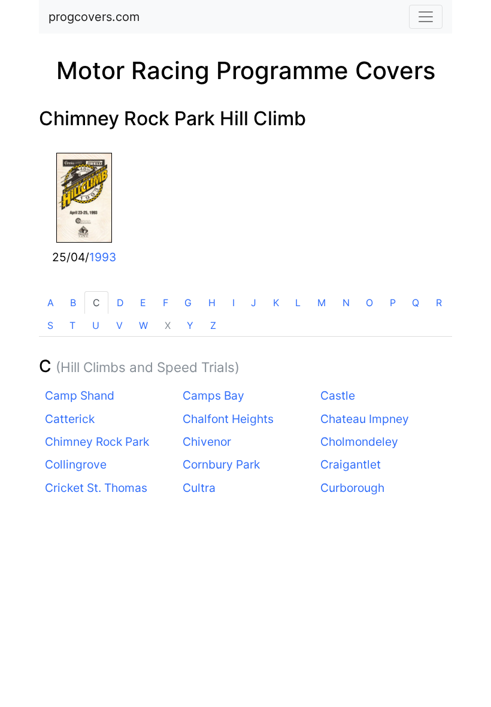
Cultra (199, 488)
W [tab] (143, 325)
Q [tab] (415, 303)
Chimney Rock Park (97, 441)
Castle (337, 395)
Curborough (352, 488)
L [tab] (298, 303)
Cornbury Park (221, 464)
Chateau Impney (364, 419)
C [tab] (96, 303)
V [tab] (119, 325)
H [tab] (212, 303)
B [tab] (73, 303)
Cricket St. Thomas (96, 488)
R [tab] (439, 303)
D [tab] (120, 303)
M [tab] (321, 303)
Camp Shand (79, 395)
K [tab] (276, 303)
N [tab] (346, 303)
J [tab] (253, 303)
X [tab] (168, 325)
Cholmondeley (359, 441)
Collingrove (76, 464)
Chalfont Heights (228, 419)
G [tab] (188, 303)
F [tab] (165, 303)
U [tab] (95, 325)
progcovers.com (94, 17)
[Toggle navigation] (425, 17)
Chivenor (207, 441)
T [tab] (72, 325)
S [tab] (50, 325)
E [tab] (143, 303)
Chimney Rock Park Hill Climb (172, 118)
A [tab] (50, 303)
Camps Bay (213, 395)
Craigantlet (350, 464)
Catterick (70, 419)
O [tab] (369, 303)
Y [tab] (190, 325)
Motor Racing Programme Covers (245, 70)
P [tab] (393, 303)
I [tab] (233, 303)
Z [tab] (213, 325)
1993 (102, 257)
